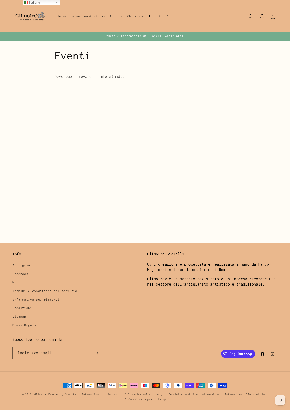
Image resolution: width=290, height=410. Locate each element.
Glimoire (40, 394)
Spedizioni (22, 308)
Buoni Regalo (24, 325)
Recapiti (164, 399)
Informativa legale (139, 399)
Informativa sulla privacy (143, 394)
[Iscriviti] (96, 353)
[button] (87, 16)
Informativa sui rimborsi (36, 299)
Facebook (20, 274)
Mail (16, 282)
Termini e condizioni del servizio (44, 291)
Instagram (21, 265)
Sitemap (19, 316)
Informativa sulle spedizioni (246, 394)
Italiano (34, 2)
